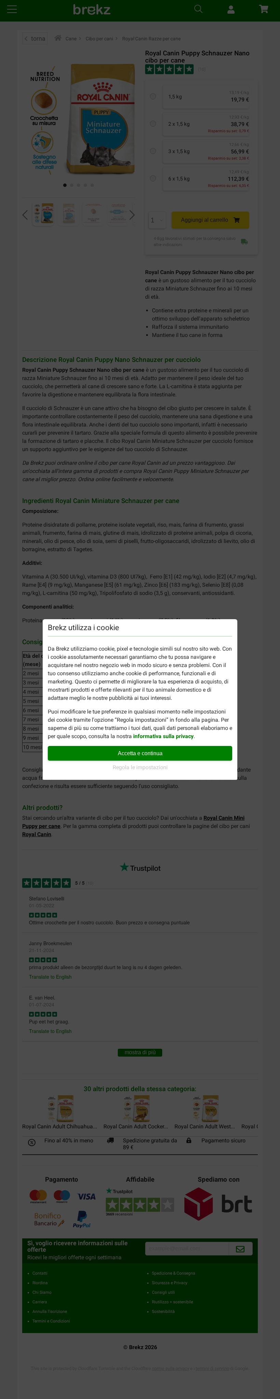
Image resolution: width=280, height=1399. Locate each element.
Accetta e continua (140, 753)
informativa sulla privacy (163, 736)
